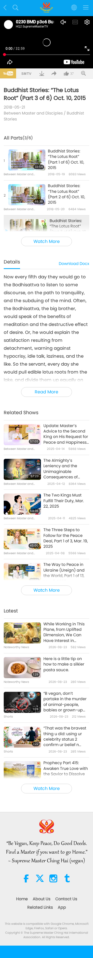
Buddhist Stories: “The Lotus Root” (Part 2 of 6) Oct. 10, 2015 (66, 194)
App (62, 907)
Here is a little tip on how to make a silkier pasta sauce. (63, 664)
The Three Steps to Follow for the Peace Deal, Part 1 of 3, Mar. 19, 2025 (65, 538)
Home (22, 899)
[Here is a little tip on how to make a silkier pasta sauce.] (22, 667)
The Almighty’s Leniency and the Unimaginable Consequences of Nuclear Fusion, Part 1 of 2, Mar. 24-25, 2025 (66, 469)
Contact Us (66, 899)
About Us (41, 899)
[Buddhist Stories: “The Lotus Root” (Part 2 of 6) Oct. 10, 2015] (26, 194)
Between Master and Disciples (33, 113)
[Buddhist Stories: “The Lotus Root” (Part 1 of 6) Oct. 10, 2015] (26, 160)
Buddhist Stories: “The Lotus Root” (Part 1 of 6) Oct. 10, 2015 (66, 159)
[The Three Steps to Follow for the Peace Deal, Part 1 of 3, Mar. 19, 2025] (22, 538)
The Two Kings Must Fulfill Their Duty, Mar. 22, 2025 (63, 501)
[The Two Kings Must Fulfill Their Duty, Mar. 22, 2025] (22, 504)
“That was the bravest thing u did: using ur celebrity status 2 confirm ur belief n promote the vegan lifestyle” (64, 737)
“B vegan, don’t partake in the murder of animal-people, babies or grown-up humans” (65, 702)
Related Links (40, 907)
